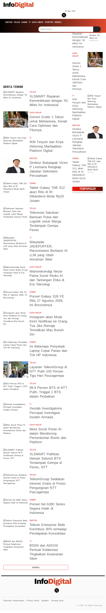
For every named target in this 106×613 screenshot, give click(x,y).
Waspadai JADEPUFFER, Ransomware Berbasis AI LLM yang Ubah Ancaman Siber (49, 250)
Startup (49, 22)
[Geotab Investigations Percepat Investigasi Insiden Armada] (15, 411)
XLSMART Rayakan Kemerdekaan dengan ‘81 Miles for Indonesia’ (49, 100)
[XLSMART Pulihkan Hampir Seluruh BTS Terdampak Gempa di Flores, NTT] (15, 456)
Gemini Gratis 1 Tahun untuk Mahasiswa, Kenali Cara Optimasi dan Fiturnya (79, 76)
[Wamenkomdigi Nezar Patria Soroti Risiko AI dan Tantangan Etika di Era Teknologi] (15, 274)
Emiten (8, 22)
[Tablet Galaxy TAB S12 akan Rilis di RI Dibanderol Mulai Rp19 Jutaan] (15, 190)
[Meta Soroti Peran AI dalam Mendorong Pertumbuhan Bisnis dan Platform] (15, 431)
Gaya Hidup (37, 22)
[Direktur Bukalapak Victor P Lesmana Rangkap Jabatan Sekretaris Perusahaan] (15, 165)
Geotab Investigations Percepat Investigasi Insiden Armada (46, 412)
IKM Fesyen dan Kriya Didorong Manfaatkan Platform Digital (46, 146)
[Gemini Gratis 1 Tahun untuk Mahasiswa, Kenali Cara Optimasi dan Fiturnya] (15, 119)
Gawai (24, 22)
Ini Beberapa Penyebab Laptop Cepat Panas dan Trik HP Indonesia (48, 350)
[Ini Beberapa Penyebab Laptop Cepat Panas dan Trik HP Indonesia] (15, 349)
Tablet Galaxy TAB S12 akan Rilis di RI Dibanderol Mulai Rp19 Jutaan (79, 172)
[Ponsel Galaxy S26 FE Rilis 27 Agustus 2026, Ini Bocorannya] (15, 299)
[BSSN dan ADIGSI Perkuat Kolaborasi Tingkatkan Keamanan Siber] (15, 548)
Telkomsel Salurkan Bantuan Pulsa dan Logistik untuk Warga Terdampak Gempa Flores (45, 221)
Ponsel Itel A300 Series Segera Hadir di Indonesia (47, 508)
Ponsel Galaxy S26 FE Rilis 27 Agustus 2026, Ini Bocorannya (47, 300)
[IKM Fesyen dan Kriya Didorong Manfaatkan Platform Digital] (15, 144)
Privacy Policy (32, 600)
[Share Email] (82, 15)
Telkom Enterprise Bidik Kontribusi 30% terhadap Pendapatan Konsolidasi (48, 529)
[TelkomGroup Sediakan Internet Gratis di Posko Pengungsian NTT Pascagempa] (15, 482)
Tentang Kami (57, 600)
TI (29, 22)
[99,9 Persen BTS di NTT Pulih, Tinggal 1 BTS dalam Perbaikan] (15, 390)
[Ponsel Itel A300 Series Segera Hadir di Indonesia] (15, 506)
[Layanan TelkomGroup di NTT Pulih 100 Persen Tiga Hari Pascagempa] (15, 369)
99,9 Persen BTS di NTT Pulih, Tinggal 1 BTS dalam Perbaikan (48, 392)
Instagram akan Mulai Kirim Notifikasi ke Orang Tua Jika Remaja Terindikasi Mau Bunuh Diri (48, 325)
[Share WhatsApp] (70, 15)
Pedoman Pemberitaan (13, 600)
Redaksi (45, 600)
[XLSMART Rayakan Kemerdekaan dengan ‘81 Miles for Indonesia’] (15, 99)
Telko (17, 22)
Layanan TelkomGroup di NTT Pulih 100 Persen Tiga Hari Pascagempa (48, 371)
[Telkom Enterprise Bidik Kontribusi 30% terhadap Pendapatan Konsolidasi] (15, 527)
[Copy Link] (76, 15)
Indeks (58, 22)
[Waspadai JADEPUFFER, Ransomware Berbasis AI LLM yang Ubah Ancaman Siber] (15, 244)
